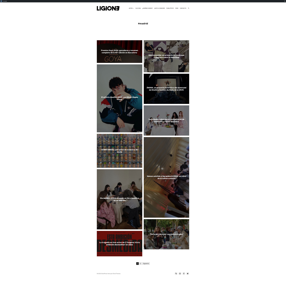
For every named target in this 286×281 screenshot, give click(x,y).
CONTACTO (183, 8)
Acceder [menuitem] (5, 1)
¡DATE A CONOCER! (159, 8)
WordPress (104, 273)
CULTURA (138, 8)
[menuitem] (1, 1)
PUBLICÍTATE (170, 8)
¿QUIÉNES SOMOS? (147, 8)
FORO (176, 8)
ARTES (131, 8)
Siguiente (146, 263)
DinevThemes (116, 273)
